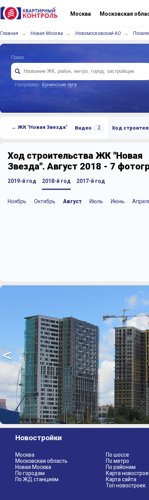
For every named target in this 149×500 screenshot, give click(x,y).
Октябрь (44, 201)
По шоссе (117, 455)
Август (72, 201)
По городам (30, 473)
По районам (121, 467)
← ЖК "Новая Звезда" (39, 127)
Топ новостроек (126, 485)
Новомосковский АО (98, 33)
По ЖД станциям (36, 479)
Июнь (118, 201)
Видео (87, 128)
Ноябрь (17, 201)
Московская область (41, 461)
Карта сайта (121, 479)
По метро (117, 461)
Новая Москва (47, 33)
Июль (96, 201)
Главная (9, 33)
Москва (24, 455)
